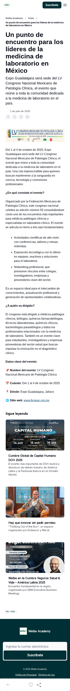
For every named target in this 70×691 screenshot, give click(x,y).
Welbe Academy (14, 18)
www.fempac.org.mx (36, 400)
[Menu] (65, 4)
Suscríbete (52, 4)
